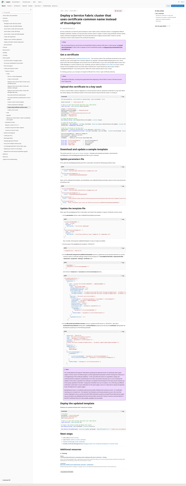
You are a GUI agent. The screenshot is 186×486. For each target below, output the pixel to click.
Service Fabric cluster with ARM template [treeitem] (14, 34)
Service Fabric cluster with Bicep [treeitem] (12, 31)
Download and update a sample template (166, 17)
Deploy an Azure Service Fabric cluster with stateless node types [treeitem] (18, 87)
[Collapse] (30, 9)
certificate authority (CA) (83, 58)
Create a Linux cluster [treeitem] (13, 110)
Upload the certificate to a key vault (164, 15)
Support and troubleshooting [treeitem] (10, 159)
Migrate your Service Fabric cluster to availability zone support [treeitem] (18, 118)
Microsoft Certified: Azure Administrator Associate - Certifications (76, 464)
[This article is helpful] (168, 26)
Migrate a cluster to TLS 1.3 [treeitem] (12, 125)
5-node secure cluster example (79, 153)
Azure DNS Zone (111, 64)
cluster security (74, 437)
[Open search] (178, 2)
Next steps (158, 21)
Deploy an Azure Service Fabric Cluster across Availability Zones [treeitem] (19, 82)
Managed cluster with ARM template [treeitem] (13, 26)
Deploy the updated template (163, 19)
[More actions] (124, 11)
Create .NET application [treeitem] (10, 36)
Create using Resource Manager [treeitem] (15, 104)
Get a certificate (160, 13)
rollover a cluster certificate (78, 439)
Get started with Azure (177, 6)
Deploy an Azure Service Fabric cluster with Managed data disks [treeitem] (18, 91)
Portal (168, 6)
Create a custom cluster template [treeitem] (16, 102)
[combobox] (16, 12)
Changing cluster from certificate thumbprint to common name (100, 444)
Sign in (182, 2)
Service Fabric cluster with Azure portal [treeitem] (13, 28)
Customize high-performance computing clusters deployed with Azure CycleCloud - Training (83, 457)
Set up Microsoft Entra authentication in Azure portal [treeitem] (19, 98)
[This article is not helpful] (169, 26)
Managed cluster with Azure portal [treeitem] (12, 23)
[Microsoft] (3, 2)
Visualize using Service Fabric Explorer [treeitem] (14, 127)
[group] (93, 122)
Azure (66, 10)
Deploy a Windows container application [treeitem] (14, 42)
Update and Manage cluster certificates (74, 442)
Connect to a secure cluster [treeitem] (12, 130)
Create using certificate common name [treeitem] (17, 107)
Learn (62, 10)
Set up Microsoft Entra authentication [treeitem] (17, 95)
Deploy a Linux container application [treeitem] (13, 39)
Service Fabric (73, 10)
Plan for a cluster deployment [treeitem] (15, 76)
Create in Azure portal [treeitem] (13, 79)
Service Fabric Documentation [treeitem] (10, 15)
